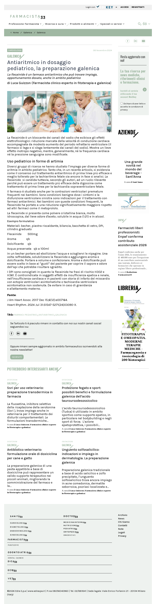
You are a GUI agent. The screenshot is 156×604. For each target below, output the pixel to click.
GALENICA (61, 314)
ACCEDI (125, 7)
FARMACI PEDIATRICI (25, 314)
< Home (15, 32)
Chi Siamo (123, 521)
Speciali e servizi (111, 23)
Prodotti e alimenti (82, 23)
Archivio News (122, 517)
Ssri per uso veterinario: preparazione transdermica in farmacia (30, 392)
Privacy (122, 535)
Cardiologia (14, 50)
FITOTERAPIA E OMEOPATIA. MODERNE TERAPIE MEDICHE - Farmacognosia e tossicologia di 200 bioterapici (133, 347)
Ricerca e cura (54, 23)
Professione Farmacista (24, 23)
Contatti (122, 525)
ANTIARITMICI (46, 314)
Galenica (27, 32)
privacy (124, 109)
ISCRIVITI (17, 357)
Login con (91, 7)
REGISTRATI (138, 7)
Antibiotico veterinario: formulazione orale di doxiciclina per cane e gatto (32, 454)
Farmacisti (133, 194)
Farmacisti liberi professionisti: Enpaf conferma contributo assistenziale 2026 (132, 236)
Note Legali (121, 530)
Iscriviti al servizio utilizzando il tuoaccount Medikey (129, 93)
